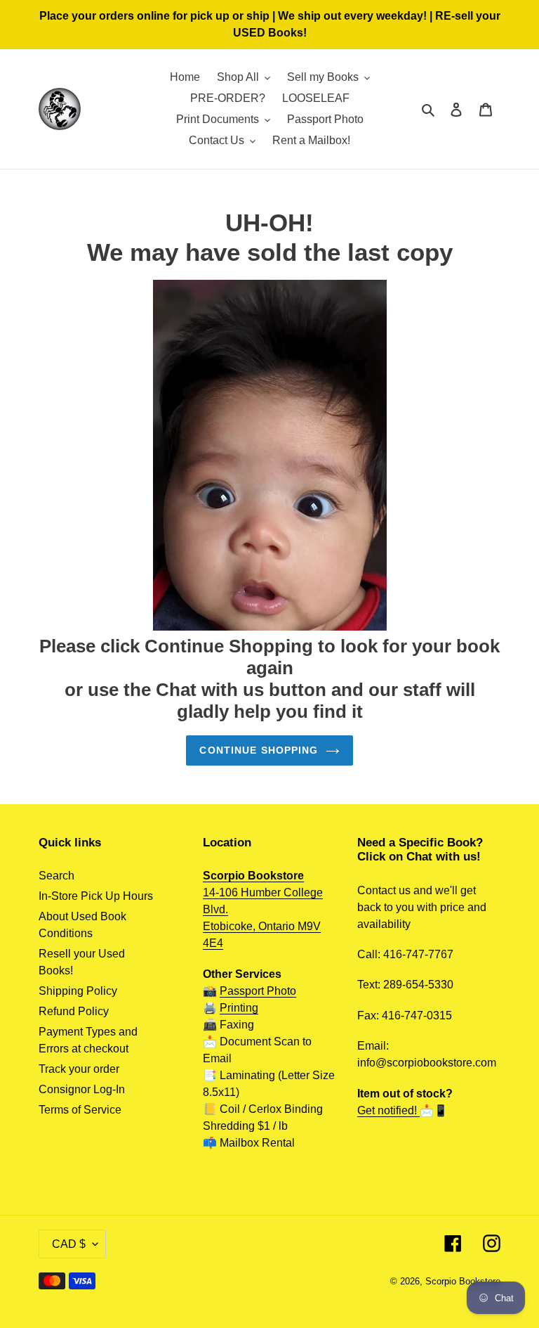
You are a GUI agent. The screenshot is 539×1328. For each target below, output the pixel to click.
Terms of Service (80, 1110)
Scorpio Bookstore (462, 1281)
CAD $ (69, 1244)
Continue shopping (258, 750)
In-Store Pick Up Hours (96, 896)
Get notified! (388, 1110)
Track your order (79, 1069)
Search (56, 876)
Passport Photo (258, 991)
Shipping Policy (78, 991)
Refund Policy (74, 1011)
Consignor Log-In (82, 1089)
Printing (239, 1008)
